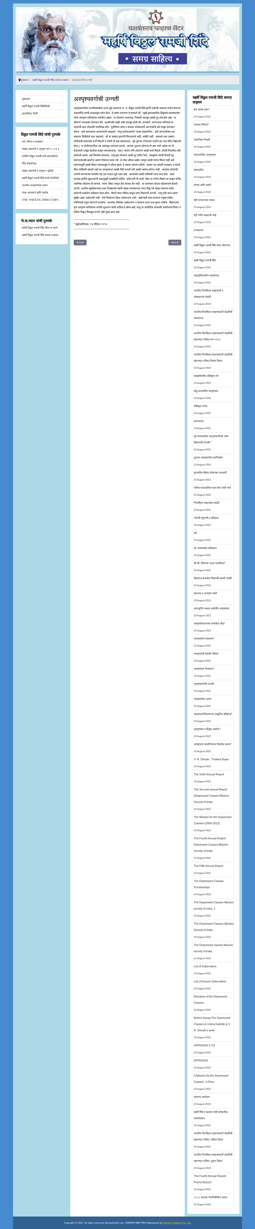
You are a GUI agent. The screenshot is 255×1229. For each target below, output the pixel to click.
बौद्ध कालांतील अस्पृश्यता (206, 394)
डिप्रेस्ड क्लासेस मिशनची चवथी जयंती (213, 582)
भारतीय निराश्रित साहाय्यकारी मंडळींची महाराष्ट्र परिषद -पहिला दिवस (213, 1140)
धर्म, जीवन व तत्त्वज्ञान (32, 141)
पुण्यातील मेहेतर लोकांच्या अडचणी (210, 476)
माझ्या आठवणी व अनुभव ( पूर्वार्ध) (37, 170)
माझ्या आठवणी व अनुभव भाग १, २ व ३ (40, 148)
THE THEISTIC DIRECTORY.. (41, 199)
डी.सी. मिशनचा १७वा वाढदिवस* (209, 567)
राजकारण (202, 234)
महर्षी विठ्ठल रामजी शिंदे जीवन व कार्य (39, 227)
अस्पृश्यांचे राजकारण (204, 642)
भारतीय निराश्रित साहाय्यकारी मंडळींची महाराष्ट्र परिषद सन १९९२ (213, 340)
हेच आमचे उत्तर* (202, 113)
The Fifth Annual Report (208, 869)
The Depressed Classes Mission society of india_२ (214, 909)
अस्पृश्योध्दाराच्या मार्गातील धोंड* (209, 627)
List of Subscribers (205, 970)
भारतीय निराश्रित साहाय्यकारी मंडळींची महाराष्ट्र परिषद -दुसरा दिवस (213, 1161)
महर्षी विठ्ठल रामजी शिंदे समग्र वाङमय (40, 235)
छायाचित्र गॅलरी (30, 113)
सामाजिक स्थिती (202, 143)
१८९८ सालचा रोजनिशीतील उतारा (210, 1201)
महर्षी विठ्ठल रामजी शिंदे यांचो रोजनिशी (40, 178)
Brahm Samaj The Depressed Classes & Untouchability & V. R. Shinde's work (212, 1027)
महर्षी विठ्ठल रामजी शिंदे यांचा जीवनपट (212, 249)
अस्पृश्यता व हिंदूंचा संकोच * (207, 733)
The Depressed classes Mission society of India (213, 952)
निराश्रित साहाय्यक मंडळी (206, 506)
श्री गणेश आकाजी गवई (205, 219)
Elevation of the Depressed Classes (210, 1003)
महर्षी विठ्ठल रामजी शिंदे (205, 264)
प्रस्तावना (202, 425)
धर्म (202, 536)
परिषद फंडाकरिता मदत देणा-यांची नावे (212, 491)
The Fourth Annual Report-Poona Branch (210, 1183)
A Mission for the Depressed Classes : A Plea (211, 1082)
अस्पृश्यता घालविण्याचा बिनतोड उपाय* (212, 748)
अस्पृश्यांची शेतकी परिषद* (206, 657)
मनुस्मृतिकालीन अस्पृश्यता (206, 279)
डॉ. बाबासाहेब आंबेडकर (205, 551)
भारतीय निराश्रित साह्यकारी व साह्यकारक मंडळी (208, 297)
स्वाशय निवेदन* (202, 128)
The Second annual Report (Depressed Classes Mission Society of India (211, 799)
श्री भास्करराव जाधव (204, 203)
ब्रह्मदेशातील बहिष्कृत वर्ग (206, 379)
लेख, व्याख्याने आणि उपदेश (35, 192)
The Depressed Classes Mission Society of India (214, 930)
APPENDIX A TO (204, 1049)
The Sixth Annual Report (209, 778)
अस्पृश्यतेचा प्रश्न (202, 702)
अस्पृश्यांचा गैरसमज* (204, 672)
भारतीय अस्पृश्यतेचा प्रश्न (35, 185)
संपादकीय (202, 173)
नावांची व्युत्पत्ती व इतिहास (206, 521)
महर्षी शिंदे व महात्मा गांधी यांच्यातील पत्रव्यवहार (211, 1119)
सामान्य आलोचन (202, 1100)
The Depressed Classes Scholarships (209, 888)
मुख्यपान (26, 98)
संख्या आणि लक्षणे (202, 188)
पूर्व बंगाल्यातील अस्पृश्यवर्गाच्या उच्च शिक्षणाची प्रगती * (211, 443)
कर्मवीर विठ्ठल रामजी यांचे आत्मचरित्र (40, 156)
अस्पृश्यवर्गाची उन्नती (204, 687)
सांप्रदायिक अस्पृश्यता (205, 158)
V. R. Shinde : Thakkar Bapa (211, 763)
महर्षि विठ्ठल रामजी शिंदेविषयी (36, 106)
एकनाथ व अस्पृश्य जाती (205, 597)
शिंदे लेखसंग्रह (29, 163)
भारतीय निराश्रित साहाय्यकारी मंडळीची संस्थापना (213, 318)
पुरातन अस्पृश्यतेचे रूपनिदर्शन (208, 461)
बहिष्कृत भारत (202, 409)
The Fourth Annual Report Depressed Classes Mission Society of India (211, 848)
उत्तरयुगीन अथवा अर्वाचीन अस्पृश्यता (211, 612)
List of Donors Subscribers (210, 985)
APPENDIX (202, 1064)
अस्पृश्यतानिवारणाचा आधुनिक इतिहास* (213, 717)
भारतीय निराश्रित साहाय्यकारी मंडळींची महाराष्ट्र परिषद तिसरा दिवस (213, 361)
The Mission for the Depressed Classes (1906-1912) (212, 824)
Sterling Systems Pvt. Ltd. (177, 1222)
